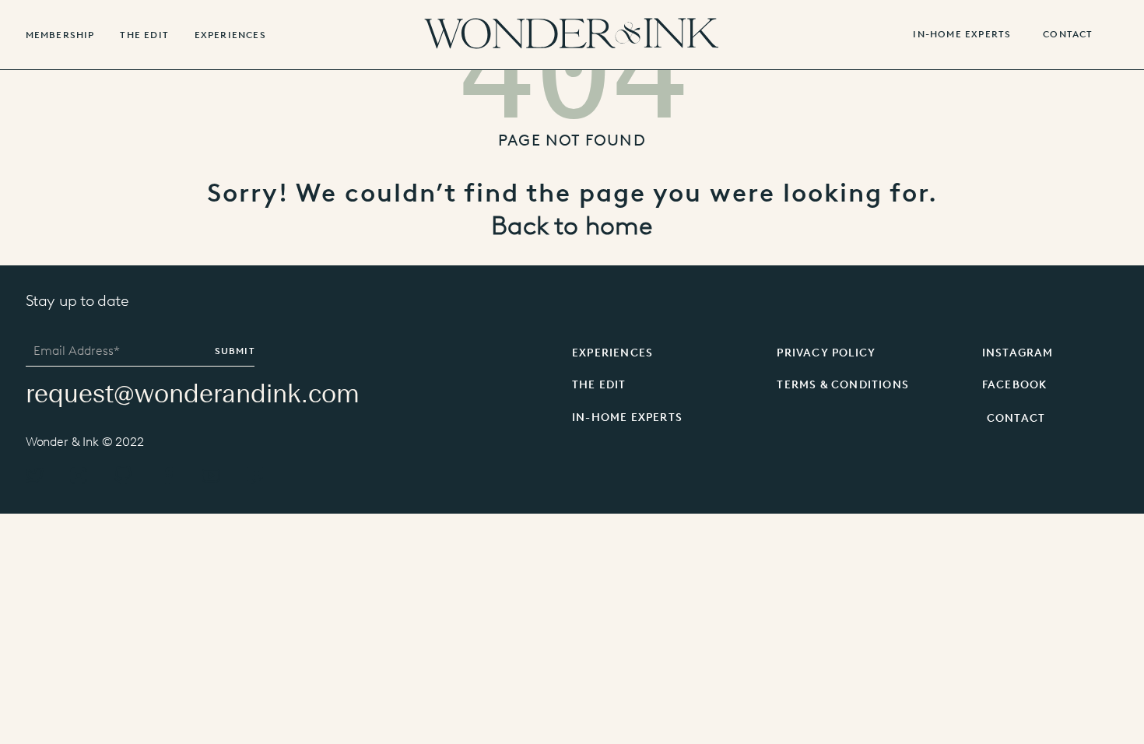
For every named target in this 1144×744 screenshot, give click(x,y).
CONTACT (1016, 418)
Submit (235, 351)
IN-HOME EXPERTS (962, 35)
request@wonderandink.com (193, 393)
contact (1068, 35)
